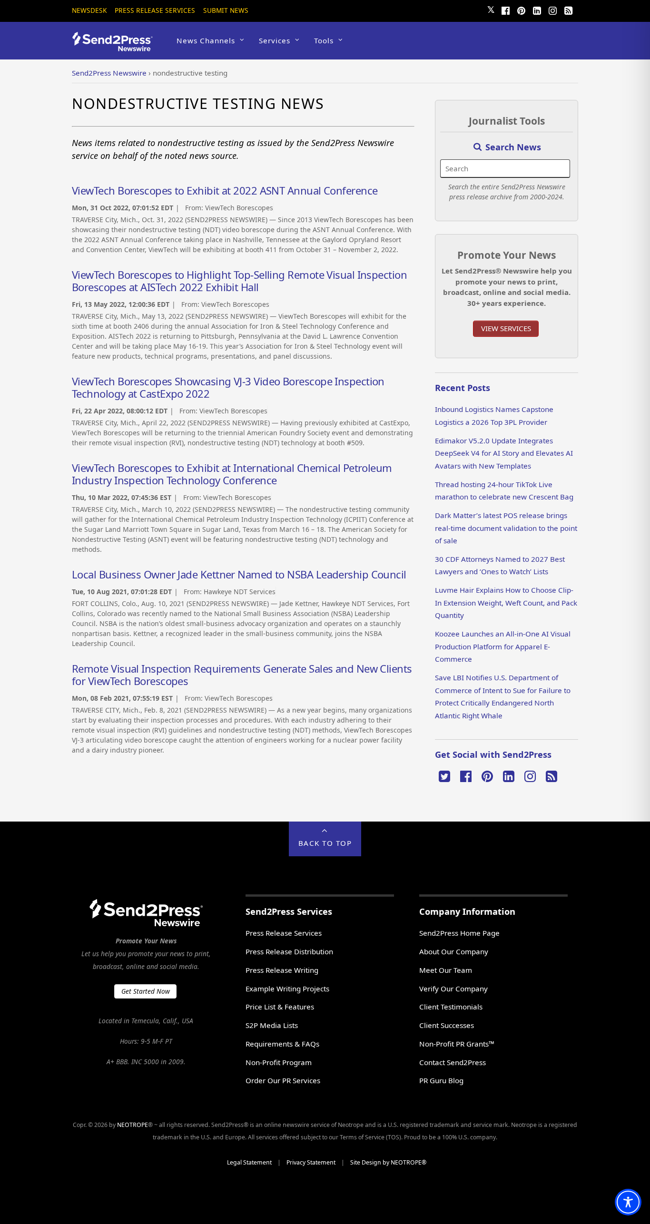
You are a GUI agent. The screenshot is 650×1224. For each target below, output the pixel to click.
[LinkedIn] (536, 9)
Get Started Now (145, 991)
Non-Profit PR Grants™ (456, 1043)
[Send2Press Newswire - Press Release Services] (116, 47)
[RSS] (568, 9)
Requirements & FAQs (282, 1043)
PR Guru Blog (441, 1080)
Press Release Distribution (289, 951)
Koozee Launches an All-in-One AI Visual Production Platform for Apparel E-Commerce (503, 646)
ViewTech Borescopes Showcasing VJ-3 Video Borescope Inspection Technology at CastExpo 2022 (228, 387)
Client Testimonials (451, 1006)
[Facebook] (505, 9)
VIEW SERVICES (506, 328)
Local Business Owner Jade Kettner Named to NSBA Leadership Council (239, 574)
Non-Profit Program (279, 1062)
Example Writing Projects (287, 988)
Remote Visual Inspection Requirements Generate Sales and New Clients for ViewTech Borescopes (242, 674)
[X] (444, 775)
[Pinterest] (521, 9)
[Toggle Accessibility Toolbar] (628, 1202)
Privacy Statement (310, 1162)
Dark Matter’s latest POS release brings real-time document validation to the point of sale (506, 527)
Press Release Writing (282, 970)
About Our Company (453, 951)
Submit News (225, 10)
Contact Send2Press (452, 1062)
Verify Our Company (453, 988)
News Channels (206, 40)
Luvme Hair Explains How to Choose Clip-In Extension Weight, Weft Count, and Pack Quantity (506, 602)
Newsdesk (89, 10)
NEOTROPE (132, 1125)
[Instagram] (552, 9)
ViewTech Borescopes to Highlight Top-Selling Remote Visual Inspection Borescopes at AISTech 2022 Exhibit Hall (239, 280)
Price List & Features (280, 1006)
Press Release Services (155, 10)
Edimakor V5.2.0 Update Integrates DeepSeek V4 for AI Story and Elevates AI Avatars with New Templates (504, 453)
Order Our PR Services (283, 1080)
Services (274, 40)
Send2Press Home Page (459, 933)
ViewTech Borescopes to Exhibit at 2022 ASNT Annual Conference (224, 190)
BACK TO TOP (325, 843)
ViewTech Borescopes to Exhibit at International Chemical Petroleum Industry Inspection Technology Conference (232, 473)
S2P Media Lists (272, 1025)
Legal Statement (249, 1162)
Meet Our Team (445, 970)
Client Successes (446, 1025)
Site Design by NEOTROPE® (388, 1162)
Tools (324, 40)
